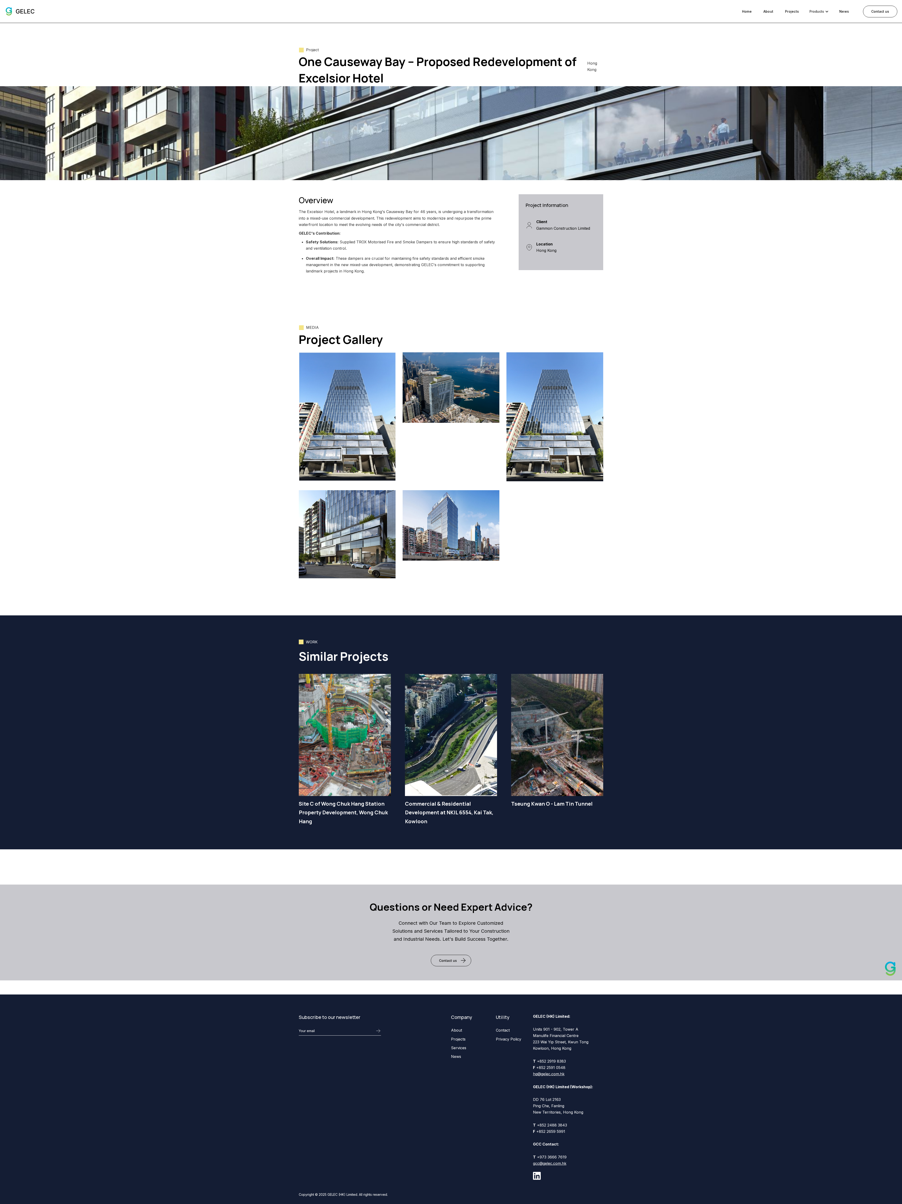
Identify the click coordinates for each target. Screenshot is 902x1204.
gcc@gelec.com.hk (549, 1163)
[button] (819, 11)
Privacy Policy (508, 1039)
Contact (503, 1030)
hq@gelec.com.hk (548, 1074)
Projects (792, 11)
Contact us (880, 11)
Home (747, 11)
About (768, 11)
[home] (20, 11)
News (844, 11)
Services (458, 1047)
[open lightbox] (347, 416)
